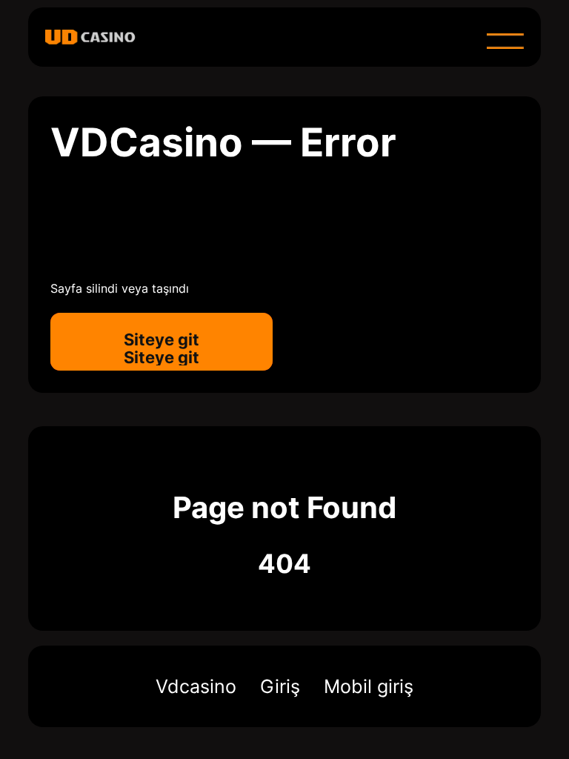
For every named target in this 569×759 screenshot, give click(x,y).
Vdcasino (196, 686)
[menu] (505, 40)
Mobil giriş (368, 686)
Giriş (280, 686)
